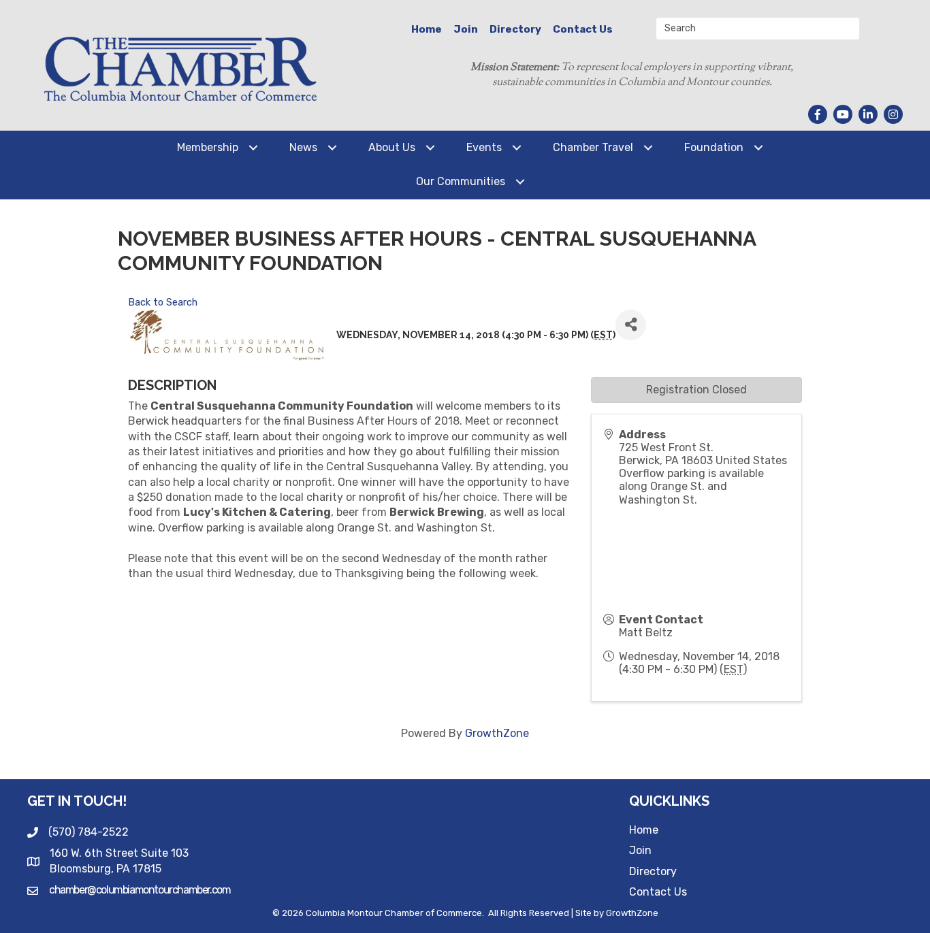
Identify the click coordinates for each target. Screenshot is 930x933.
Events (484, 147)
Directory (515, 29)
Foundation (713, 147)
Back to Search (162, 302)
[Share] (630, 325)
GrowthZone (497, 733)
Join (465, 29)
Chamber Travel (593, 147)
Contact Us (583, 29)
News (303, 147)
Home (426, 29)
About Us (391, 147)
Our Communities (460, 181)
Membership (207, 147)
